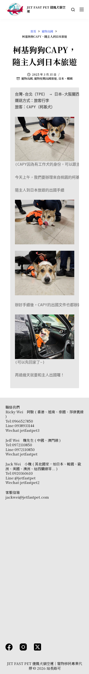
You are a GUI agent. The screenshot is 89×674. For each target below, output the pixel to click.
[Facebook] (9, 647)
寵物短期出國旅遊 (45, 78)
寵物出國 (27, 78)
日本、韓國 (65, 78)
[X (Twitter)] (37, 647)
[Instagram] (23, 647)
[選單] (82, 9)
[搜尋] (73, 9)
